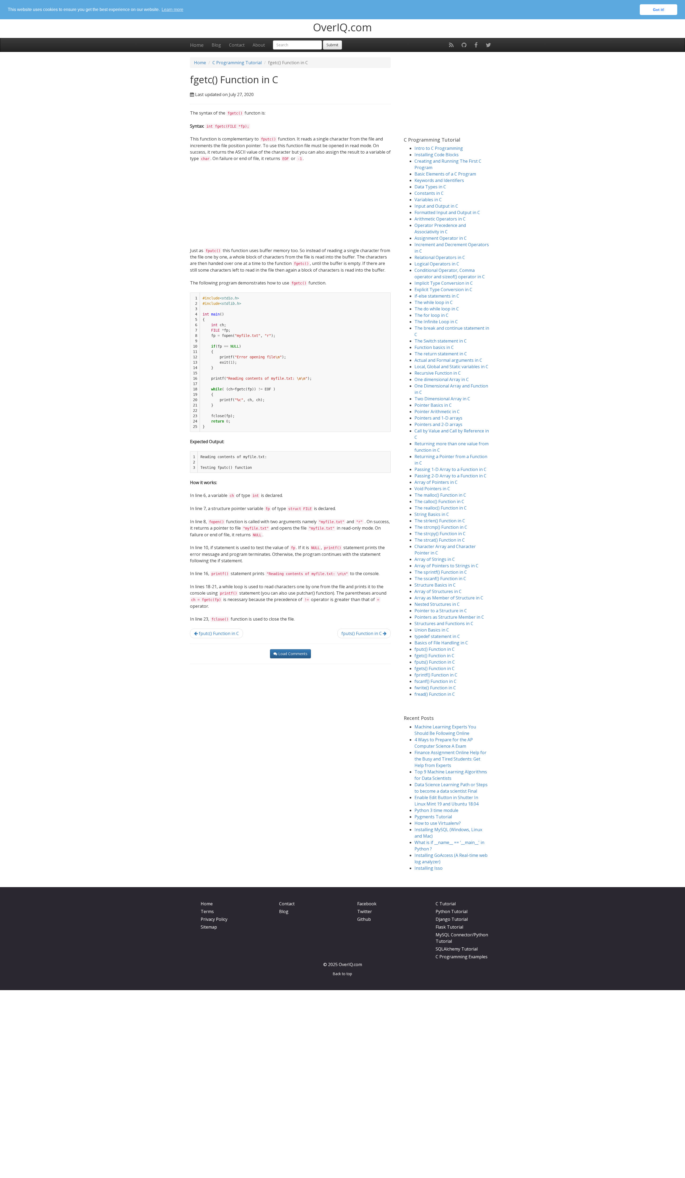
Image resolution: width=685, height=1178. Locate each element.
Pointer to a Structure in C (440, 611)
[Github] (464, 45)
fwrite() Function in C (435, 688)
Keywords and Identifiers (439, 180)
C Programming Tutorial (237, 63)
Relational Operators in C (439, 257)
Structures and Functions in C (443, 623)
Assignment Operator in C (440, 238)
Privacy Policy (214, 919)
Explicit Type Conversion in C (443, 289)
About (259, 45)
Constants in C (429, 193)
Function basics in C (434, 347)
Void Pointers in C (432, 489)
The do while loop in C (436, 309)
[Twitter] (488, 45)
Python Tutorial (451, 911)
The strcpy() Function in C (440, 534)
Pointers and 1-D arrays (438, 418)
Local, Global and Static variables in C (451, 367)
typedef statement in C (437, 636)
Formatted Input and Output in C (447, 212)
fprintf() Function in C (435, 675)
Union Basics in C (431, 630)
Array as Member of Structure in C (448, 598)
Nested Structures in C (437, 604)
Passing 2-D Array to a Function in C (450, 476)
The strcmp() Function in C (440, 527)
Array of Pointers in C (436, 482)
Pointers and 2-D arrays (438, 424)
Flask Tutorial (449, 927)
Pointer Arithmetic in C (437, 412)
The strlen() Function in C (439, 521)
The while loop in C (433, 302)
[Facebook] (476, 45)
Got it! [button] (658, 9)
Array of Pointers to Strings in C (446, 566)
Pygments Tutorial (433, 817)
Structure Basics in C (435, 585)
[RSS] (451, 45)
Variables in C (428, 200)
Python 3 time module (436, 810)
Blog (216, 45)
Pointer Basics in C (433, 405)
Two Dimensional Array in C (442, 399)
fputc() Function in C (218, 633)
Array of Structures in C (438, 591)
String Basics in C (431, 514)
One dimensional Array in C (441, 379)
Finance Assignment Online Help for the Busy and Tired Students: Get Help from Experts (450, 759)
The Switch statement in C (440, 341)
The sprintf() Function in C (440, 572)
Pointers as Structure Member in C (449, 617)
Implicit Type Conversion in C (443, 283)
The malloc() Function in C (440, 495)
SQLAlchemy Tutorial (457, 949)
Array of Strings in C (434, 559)
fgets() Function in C (434, 668)
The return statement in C (440, 354)
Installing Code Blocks (436, 155)
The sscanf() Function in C (440, 579)
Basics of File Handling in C (441, 643)
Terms (207, 911)
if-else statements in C (436, 296)
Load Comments (292, 653)
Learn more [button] (172, 9)
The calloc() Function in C (439, 501)
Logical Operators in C (436, 264)
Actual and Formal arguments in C (448, 360)
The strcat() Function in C (439, 540)
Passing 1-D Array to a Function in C (450, 469)
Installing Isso (428, 868)
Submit (332, 44)
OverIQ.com (342, 27)
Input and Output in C (436, 206)
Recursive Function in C (437, 373)
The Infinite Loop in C (436, 322)
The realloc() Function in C (440, 508)
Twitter (364, 911)
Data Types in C (430, 187)
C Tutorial (446, 904)
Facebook (366, 904)
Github (364, 919)
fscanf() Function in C (435, 681)
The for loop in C (431, 315)
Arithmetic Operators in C (440, 219)
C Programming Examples (462, 957)
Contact (237, 45)
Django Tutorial (452, 919)
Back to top (342, 973)
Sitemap (209, 927)
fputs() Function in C (362, 633)
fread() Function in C (434, 694)
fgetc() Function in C (434, 656)
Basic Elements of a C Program (445, 174)
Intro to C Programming (438, 148)
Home (197, 45)
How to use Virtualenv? (437, 823)
